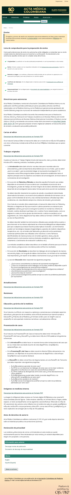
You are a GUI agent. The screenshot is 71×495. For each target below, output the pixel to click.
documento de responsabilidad (40, 89)
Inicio (5, 28)
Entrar (66, 1)
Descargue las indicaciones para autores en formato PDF (23, 137)
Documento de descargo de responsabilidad (19, 449)
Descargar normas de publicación (15, 446)
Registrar (56, 38)
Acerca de (46, 17)
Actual (5, 17)
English (7, 460)
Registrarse (59, 1)
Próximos (26, 17)
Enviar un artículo (11, 469)
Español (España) (10, 463)
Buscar (44, 21)
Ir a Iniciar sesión (32, 38)
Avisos (36, 17)
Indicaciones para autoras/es (50, 67)
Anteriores (15, 17)
